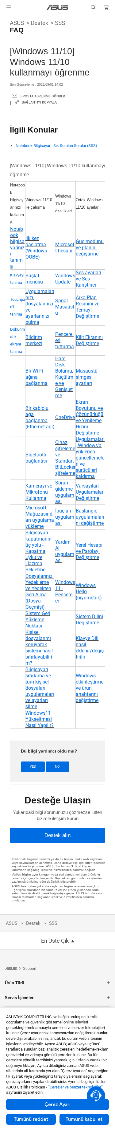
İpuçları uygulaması (64, 517)
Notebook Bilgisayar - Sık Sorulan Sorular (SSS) (56, 145)
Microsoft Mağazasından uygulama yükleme (39, 517)
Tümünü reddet (31, 1119)
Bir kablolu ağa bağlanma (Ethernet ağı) (40, 417)
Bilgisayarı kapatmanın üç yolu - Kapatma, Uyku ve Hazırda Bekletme (38, 551)
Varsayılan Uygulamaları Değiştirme (90, 492)
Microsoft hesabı (65, 248)
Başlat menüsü (34, 279)
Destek (39, 23)
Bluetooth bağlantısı (36, 458)
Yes (33, 767)
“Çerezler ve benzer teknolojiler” (75, 1087)
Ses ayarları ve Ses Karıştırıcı (88, 279)
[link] (57, 7)
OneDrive (65, 417)
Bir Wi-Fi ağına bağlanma (36, 377)
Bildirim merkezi (33, 340)
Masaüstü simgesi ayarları (87, 377)
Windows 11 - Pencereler (65, 591)
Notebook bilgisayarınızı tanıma (17, 247)
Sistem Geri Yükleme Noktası (37, 619)
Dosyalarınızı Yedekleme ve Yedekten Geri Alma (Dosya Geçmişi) (39, 591)
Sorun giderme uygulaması (64, 492)
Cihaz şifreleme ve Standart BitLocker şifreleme (65, 457)
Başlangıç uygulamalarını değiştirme (90, 517)
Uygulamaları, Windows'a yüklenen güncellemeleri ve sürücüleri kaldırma (90, 457)
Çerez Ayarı (57, 1104)
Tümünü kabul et (84, 1119)
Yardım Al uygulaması (64, 551)
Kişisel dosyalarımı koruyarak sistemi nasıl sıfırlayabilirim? (39, 647)
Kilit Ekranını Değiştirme (89, 340)
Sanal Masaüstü (64, 307)
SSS (60, 23)
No (57, 767)
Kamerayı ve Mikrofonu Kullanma (38, 492)
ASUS (17, 23)
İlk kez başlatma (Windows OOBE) (36, 247)
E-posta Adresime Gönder (42, 96)
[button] (9, 7)
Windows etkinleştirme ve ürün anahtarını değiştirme (89, 688)
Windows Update (65, 279)
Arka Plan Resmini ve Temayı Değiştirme (87, 307)
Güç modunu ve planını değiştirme (90, 248)
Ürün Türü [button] (14, 983)
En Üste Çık (55, 941)
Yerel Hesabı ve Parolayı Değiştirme (89, 551)
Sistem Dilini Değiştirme (89, 620)
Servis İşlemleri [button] (20, 998)
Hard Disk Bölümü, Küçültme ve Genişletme (64, 377)
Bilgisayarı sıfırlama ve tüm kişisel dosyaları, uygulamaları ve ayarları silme (39, 688)
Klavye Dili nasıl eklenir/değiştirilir (90, 647)
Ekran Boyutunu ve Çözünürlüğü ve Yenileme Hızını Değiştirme (89, 417)
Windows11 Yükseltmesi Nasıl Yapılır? (39, 719)
